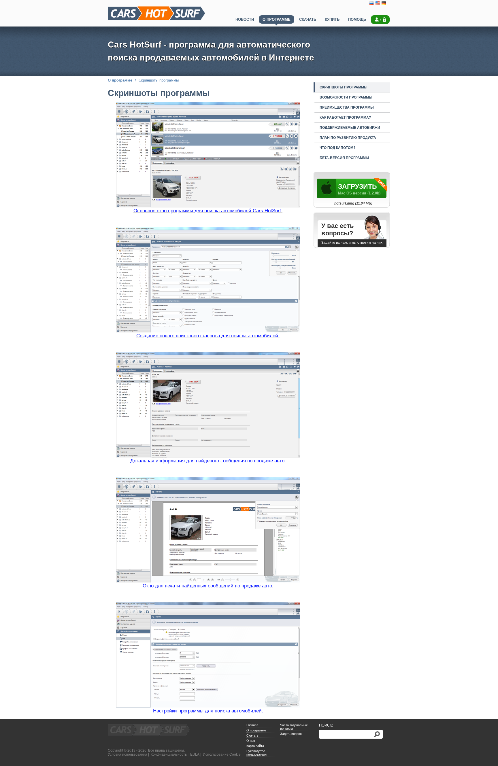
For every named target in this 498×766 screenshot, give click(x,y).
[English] (377, 4)
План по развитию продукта (348, 138)
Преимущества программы (347, 107)
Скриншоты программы (343, 87)
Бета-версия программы (344, 158)
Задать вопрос (291, 733)
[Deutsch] (383, 4)
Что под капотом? (337, 148)
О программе (120, 80)
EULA (194, 754)
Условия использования (127, 754)
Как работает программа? (345, 118)
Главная (252, 725)
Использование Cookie (222, 754)
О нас (250, 740)
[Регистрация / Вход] (380, 20)
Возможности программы (346, 97)
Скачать (252, 735)
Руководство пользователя (256, 752)
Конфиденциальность (169, 754)
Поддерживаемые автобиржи (350, 128)
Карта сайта (255, 746)
